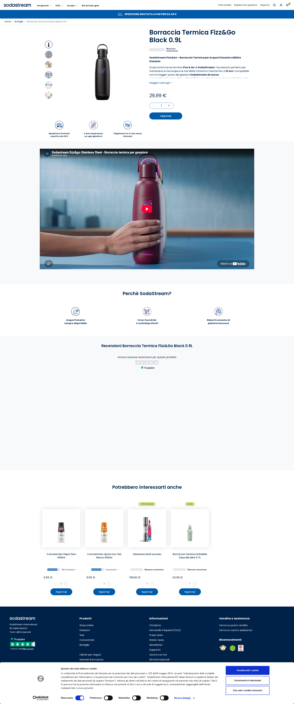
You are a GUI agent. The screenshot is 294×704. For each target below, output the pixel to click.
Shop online (86, 625)
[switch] (108, 697)
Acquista (43, 5)
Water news (156, 640)
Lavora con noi (158, 654)
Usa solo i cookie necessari (247, 690)
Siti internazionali (159, 659)
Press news (156, 635)
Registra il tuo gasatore (245, 5)
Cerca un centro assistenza (235, 630)
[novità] (190, 528)
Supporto (265, 5)
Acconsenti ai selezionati (247, 680)
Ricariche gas (90, 5)
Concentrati (86, 640)
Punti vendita (224, 5)
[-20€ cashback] (147, 528)
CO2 (57, 5)
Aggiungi (61, 591)
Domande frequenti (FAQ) (165, 630)
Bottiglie (84, 645)
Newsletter (156, 645)
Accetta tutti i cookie (248, 670)
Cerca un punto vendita (233, 625)
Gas (81, 635)
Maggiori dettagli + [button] (160, 83)
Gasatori (84, 630)
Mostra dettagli (182, 698)
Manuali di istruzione (91, 659)
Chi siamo (155, 625)
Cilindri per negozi (90, 654)
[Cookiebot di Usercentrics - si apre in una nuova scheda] (40, 698)
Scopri (71, 5)
